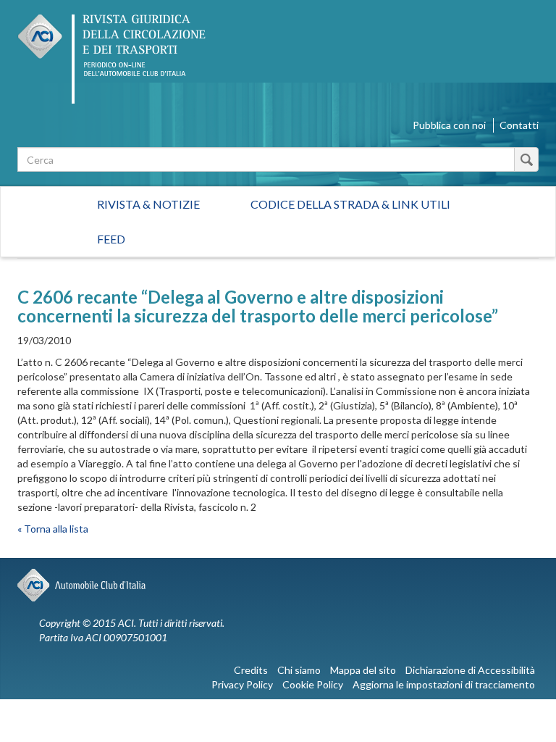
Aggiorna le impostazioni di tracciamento (444, 684)
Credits (251, 670)
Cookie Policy (312, 684)
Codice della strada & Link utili (350, 204)
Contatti (519, 125)
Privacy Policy (242, 684)
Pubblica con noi (449, 125)
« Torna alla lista (52, 528)
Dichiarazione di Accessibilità (470, 670)
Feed (111, 239)
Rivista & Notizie (148, 204)
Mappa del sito (363, 670)
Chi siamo (299, 670)
